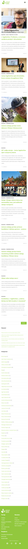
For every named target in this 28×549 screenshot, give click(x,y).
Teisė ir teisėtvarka (5, 474)
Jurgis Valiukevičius (5, 397)
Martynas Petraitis (5, 419)
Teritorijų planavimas (5, 477)
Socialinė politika (4, 457)
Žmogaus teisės (4, 498)
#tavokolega (4, 356)
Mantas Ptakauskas (5, 414)
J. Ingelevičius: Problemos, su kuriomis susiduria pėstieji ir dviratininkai (13, 38)
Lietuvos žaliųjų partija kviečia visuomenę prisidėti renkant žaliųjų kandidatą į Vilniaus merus (12, 253)
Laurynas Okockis (4, 408)
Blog (2, 370)
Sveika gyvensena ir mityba (6, 463)
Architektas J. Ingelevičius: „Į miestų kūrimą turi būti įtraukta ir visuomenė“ (13, 299)
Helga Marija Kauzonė (5, 386)
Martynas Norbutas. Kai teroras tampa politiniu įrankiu (10, 332)
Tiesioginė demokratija (6, 479)
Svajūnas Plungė (4, 460)
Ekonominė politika (5, 378)
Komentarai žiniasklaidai (6, 406)
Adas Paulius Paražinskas (6, 359)
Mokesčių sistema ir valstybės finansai (9, 430)
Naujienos (3, 34)
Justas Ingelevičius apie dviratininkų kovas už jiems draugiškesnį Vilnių (12, 77)
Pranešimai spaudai (10, 73)
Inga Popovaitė (4, 392)
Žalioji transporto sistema (12, 34)
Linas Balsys (3, 411)
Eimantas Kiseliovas (5, 375)
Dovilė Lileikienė (4, 373)
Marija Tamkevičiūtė (5, 416)
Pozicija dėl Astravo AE (6, 438)
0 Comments (5, 53)
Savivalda (3, 452)
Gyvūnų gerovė (4, 384)
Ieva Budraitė (4, 389)
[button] (25, 2)
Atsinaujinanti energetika (6, 367)
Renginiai (3, 449)
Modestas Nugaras (5, 427)
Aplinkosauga (4, 362)
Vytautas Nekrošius (5, 490)
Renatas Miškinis (4, 447)
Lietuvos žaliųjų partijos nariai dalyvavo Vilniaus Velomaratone (11, 126)
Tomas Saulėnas (4, 482)
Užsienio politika (4, 485)
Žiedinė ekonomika (5, 496)
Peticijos (3, 436)
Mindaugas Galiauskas (5, 425)
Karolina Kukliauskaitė (5, 400)
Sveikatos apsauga (5, 466)
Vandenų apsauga (5, 488)
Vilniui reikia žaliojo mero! (9, 278)
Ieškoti (23, 323)
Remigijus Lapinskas (5, 444)
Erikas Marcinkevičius (5, 381)
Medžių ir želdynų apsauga (6, 422)
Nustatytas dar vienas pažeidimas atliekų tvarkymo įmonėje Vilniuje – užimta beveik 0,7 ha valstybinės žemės (13, 346)
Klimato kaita (4, 403)
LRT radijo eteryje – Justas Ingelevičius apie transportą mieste (13, 151)
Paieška (2, 321)
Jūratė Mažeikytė (4, 395)
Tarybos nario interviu (5, 471)
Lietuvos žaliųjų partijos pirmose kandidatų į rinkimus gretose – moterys (13, 228)
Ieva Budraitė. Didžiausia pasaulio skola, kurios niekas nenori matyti (13, 343)
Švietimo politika (4, 468)
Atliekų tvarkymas (5, 365)
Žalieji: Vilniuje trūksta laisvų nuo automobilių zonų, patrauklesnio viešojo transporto (12, 202)
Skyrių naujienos (4, 455)
